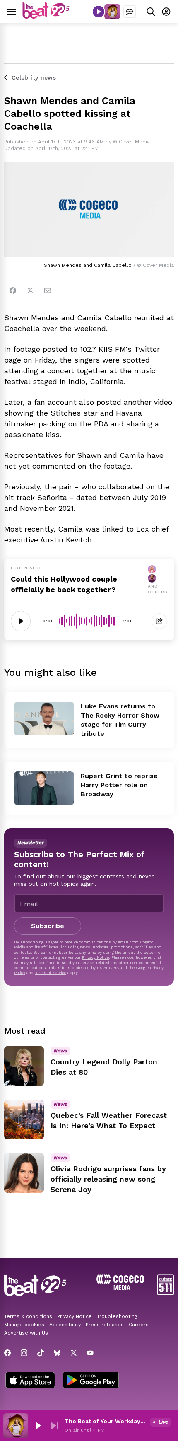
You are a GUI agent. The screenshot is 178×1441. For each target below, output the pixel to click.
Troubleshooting (117, 1316)
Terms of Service (50, 972)
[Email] (47, 290)
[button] (38, 1425)
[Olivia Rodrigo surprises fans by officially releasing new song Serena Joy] (24, 1173)
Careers (139, 1324)
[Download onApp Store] (30, 1381)
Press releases (105, 1324)
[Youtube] (90, 1352)
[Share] (159, 621)
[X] (73, 1352)
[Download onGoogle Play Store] (91, 1381)
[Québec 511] (165, 1293)
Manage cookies (24, 1324)
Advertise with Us (26, 1333)
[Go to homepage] (46, 16)
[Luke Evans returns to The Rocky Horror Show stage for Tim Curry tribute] (44, 718)
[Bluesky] (57, 1352)
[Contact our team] (129, 11)
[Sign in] (166, 11)
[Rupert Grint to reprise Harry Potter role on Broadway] (44, 788)
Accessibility (65, 1324)
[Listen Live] (98, 11)
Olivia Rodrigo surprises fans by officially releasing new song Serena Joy (108, 1179)
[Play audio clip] (21, 621)
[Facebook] (13, 290)
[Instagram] (24, 1352)
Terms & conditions (28, 1316)
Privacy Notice (95, 957)
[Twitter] (30, 290)
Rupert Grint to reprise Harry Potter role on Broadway (119, 785)
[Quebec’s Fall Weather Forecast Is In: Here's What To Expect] (24, 1119)
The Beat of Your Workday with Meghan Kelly (106, 1421)
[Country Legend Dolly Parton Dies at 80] (24, 1066)
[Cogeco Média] (120, 1288)
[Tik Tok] (40, 1352)
